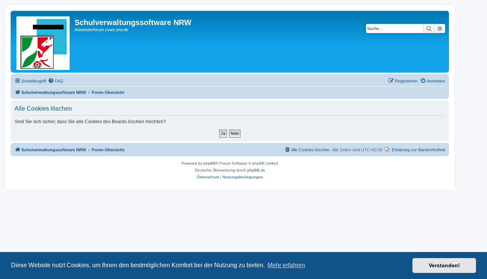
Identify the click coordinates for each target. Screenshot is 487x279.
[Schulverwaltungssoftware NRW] (44, 42)
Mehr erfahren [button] (286, 265)
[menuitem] (55, 81)
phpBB (210, 163)
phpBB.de (256, 170)
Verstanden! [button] (444, 265)
